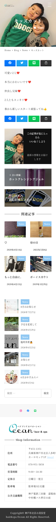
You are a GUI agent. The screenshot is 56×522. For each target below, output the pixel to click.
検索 (46, 393)
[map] (50, 457)
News (41, 27)
